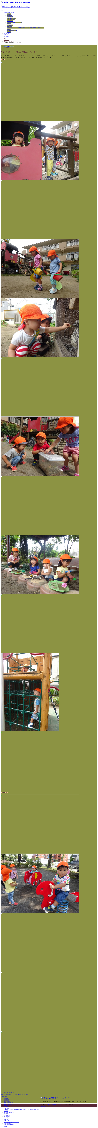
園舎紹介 (9, 23)
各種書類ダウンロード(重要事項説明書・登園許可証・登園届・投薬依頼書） (25, 28)
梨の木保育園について (9, 12)
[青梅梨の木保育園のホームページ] (15, 2)
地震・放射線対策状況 (9, 1124)
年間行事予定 (10, 16)
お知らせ (6, 46)
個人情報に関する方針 (12, 30)
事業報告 (9, 29)
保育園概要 (9, 15)
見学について (10, 25)
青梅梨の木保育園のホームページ (55, 1104)
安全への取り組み (11, 19)
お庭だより (6, 34)
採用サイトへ (7, 36)
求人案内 (6, 1126)
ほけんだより (7, 1120)
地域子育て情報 (7, 1123)
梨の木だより (7, 33)
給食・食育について (11, 18)
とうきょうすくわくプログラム (14, 22)
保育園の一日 (10, 21)
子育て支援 (9, 26)
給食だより (6, 1117)
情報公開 (9, 32)
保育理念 (9, 14)
